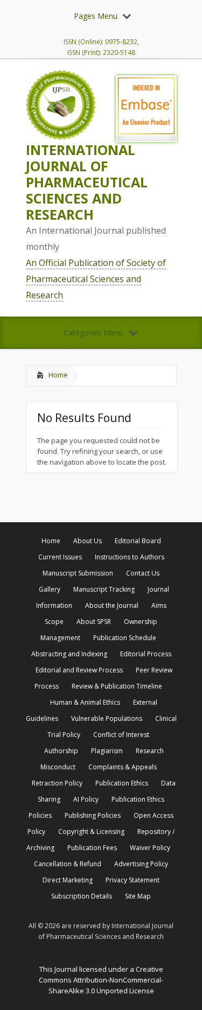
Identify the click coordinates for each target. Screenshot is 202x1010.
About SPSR (93, 621)
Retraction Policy (57, 783)
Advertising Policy (141, 863)
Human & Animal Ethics (85, 702)
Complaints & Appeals (122, 766)
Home (58, 375)
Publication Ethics (121, 783)
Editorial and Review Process (79, 670)
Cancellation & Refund (67, 863)
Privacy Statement (132, 880)
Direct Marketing (68, 880)
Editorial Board (138, 540)
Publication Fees (92, 847)
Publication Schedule (124, 637)
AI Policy (86, 799)
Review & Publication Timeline (117, 686)
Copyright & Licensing (91, 831)
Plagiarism (107, 750)
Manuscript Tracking (104, 589)
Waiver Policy (150, 847)
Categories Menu (93, 332)
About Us (87, 540)
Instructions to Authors (129, 557)
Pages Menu (95, 16)
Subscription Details (81, 896)
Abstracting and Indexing (69, 653)
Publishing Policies (93, 815)
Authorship (61, 750)
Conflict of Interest (121, 734)
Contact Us (142, 573)
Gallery (49, 589)
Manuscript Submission (78, 573)
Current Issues (60, 557)
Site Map (138, 896)
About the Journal (111, 605)
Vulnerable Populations (106, 718)
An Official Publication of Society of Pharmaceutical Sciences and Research (96, 279)
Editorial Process (145, 653)
